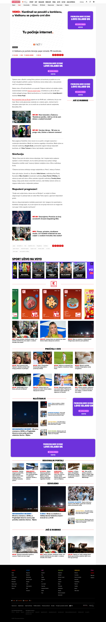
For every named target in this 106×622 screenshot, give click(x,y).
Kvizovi (76, 588)
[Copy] (62, 55)
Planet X (76, 584)
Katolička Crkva (31, 246)
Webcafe (48, 2)
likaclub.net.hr (29, 614)
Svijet (19, 5)
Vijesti (13, 5)
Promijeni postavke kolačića (62, 605)
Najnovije (92, 575)
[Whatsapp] (58, 55)
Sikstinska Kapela (24, 248)
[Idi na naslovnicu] (25, 3)
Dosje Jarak (59, 5)
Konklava (46, 246)
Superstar (43, 586)
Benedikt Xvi (19, 246)
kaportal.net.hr (44, 612)
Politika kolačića (37, 605)
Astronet (76, 572)
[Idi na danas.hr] (16, 2)
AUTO (58, 2)
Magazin (41, 2)
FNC (27, 588)
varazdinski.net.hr (53, 612)
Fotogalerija (39, 246)
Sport (31, 2)
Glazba (42, 577)
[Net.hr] (92, 606)
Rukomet (28, 575)
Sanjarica (92, 577)
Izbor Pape (15, 251)
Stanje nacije (51, 5)
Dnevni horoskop (78, 577)
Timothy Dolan (41, 248)
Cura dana (76, 575)
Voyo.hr (22, 612)
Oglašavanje (21, 605)
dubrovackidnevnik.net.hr (71, 612)
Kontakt (52, 605)
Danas (13, 570)
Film (42, 575)
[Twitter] (56, 55)
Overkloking (77, 581)
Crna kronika (26, 5)
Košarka (27, 581)
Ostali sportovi (29, 586)
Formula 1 (28, 590)
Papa (14, 246)
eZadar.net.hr (81, 612)
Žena (54, 2)
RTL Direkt (42, 5)
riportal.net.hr (61, 612)
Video (92, 573)
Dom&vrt (59, 575)
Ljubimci (59, 581)
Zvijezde (43, 572)
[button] (14, 263)
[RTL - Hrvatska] (85, 606)
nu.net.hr (87, 612)
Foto (25, 246)
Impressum (14, 605)
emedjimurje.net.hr (30, 612)
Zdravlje (59, 590)
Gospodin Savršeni (45, 588)
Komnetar (76, 579)
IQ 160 (63, 2)
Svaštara (76, 586)
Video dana (77, 590)
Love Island (43, 584)
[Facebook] (53, 55)
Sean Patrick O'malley (24, 251)
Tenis (27, 584)
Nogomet (28, 572)
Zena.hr (17, 612)
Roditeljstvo (60, 588)
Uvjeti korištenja (28, 605)
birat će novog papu (34, 91)
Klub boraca (28, 577)
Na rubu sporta (29, 579)
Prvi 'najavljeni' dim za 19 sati (21, 99)
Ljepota (59, 579)
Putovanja (60, 586)
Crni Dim (48, 248)
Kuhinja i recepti (61, 577)
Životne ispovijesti (61, 592)
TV (41, 581)
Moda (59, 584)
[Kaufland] (53, 284)
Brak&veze (60, 572)
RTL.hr (13, 612)
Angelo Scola (33, 248)
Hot (36, 2)
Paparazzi (43, 579)
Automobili (60, 595)
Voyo (42, 592)
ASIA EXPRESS (71, 2)
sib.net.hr (37, 612)
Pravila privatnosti (46, 605)
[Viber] (60, 55)
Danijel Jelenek (29, 55)
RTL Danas (34, 5)
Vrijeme (67, 5)
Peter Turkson (16, 248)
